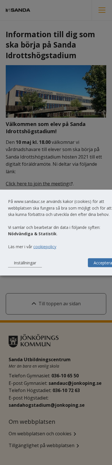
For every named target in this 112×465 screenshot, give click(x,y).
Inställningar (25, 262)
